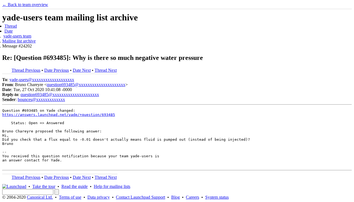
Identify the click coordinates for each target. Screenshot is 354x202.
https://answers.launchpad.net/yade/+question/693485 (58, 115)
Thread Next (106, 70)
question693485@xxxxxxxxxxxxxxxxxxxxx (86, 84)
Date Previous (56, 70)
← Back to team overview (25, 4)
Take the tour (43, 186)
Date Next (82, 70)
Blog (175, 197)
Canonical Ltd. (40, 197)
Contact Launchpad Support (140, 197)
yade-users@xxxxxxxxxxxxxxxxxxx (41, 79)
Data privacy (98, 197)
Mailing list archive (19, 41)
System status (217, 197)
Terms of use (70, 197)
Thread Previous (26, 70)
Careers (192, 197)
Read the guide (74, 186)
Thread (10, 26)
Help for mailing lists (112, 186)
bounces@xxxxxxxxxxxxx (41, 99)
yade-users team (17, 36)
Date (8, 31)
